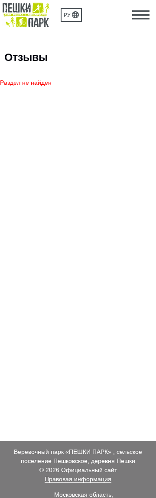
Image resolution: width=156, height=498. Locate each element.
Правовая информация (78, 479)
